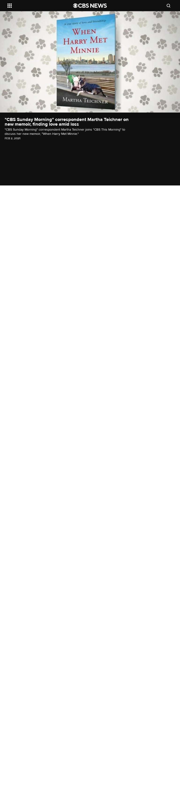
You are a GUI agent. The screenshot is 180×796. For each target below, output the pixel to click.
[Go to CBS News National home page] (90, 5)
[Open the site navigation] (35, 6)
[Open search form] (168, 5)
